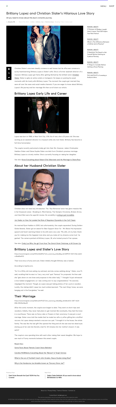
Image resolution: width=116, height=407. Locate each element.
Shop (111, 6)
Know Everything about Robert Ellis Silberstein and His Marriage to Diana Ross (51, 160)
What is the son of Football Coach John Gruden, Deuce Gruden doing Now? (42, 358)
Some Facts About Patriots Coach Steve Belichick (33, 348)
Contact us (71, 390)
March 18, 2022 (24, 22)
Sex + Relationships (47, 22)
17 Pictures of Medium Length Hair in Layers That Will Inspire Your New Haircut (97, 31)
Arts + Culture (36, 22)
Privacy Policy (52, 390)
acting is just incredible (65, 215)
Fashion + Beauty (92, 26)
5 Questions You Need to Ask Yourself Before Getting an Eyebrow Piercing (97, 54)
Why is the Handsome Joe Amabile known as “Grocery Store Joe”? (39, 363)
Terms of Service (62, 390)
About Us (44, 390)
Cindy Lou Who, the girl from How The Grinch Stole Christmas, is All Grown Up (51, 243)
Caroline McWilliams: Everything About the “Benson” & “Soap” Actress (40, 353)
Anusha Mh (11, 22)
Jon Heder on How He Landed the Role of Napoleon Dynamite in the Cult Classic (45, 220)
